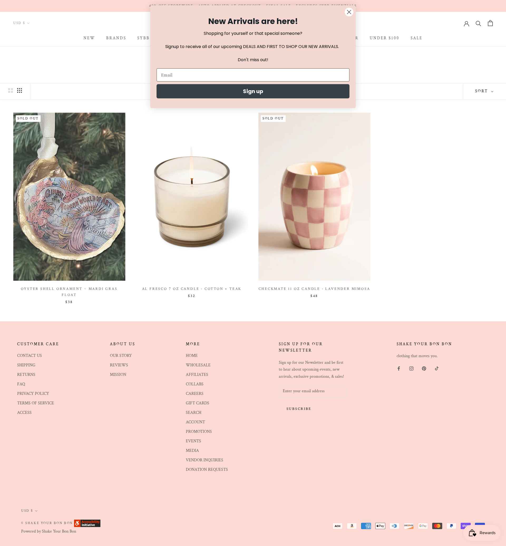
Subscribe (299, 408)
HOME (192, 355)
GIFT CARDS (197, 403)
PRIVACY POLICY (33, 393)
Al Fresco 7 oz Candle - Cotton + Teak (192, 288)
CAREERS (194, 393)
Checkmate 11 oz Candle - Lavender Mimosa (314, 288)
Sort (482, 91)
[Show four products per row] (19, 90)
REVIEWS (119, 365)
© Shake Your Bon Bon (47, 523)
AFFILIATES (197, 374)
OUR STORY (121, 355)
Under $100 (385, 38)
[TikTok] (437, 368)
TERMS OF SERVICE (35, 403)
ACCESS (24, 412)
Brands (116, 38)
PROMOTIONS (199, 431)
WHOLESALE (198, 365)
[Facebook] (399, 368)
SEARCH (193, 412)
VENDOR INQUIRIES (204, 460)
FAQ (21, 384)
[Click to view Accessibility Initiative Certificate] (87, 523)
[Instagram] (411, 368)
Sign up (253, 91)
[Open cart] (490, 23)
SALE (416, 38)
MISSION (118, 374)
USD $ (19, 23)
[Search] (478, 23)
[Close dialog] (349, 12)
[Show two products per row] (10, 90)
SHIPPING (26, 365)
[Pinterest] (424, 368)
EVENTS (193, 441)
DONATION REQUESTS (207, 469)
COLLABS (194, 384)
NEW (89, 38)
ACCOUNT (195, 422)
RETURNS (26, 374)
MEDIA (192, 450)
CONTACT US (29, 355)
